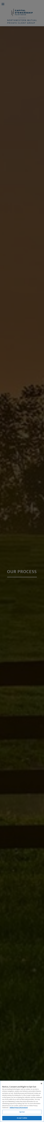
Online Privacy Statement (19, 1107)
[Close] (41, 1083)
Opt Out (22, 1112)
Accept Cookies (22, 1118)
